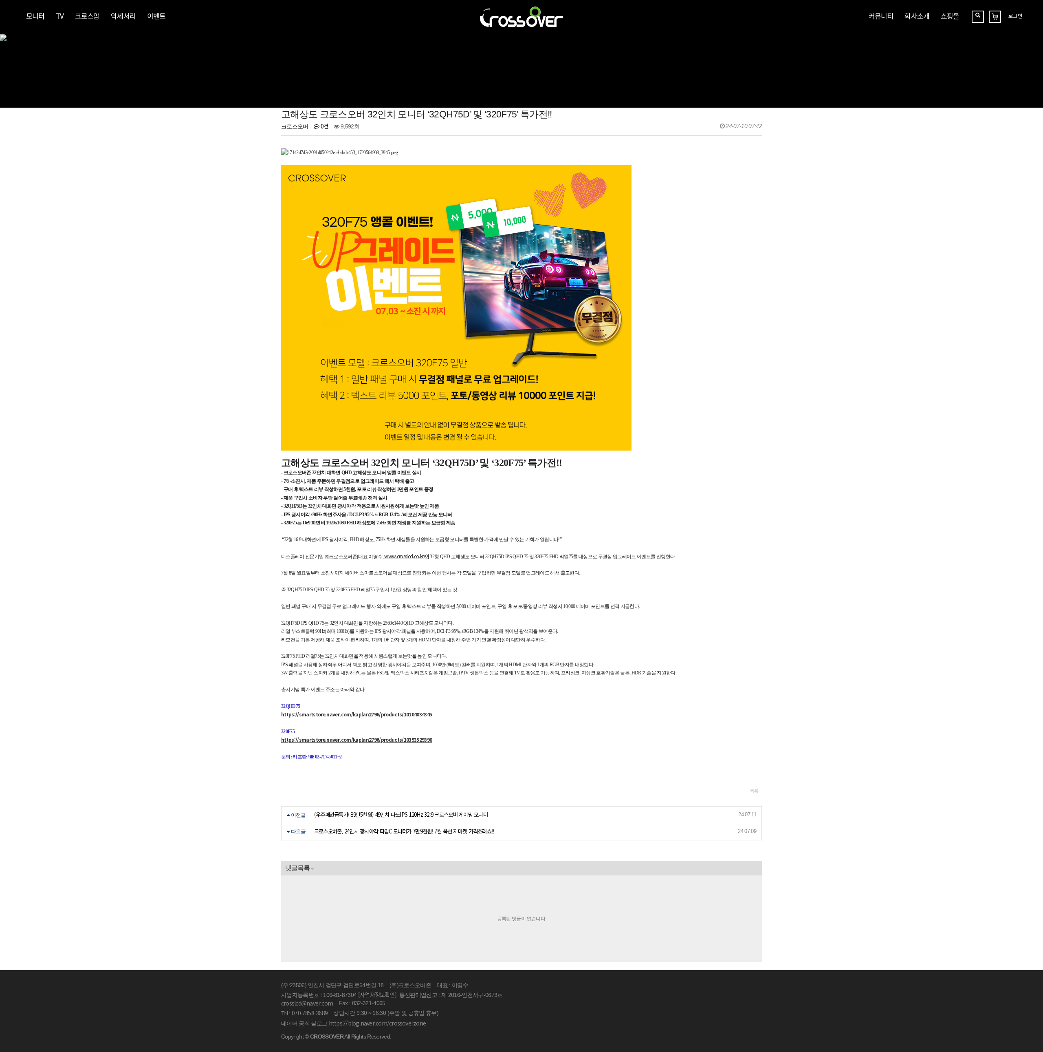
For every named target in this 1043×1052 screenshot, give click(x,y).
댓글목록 (297, 867)
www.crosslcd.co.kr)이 (406, 556)
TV (60, 16)
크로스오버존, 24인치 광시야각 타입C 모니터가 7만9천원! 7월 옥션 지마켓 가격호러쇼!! (404, 831)
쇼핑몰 (950, 16)
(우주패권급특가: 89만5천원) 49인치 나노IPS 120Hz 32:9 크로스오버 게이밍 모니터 (401, 814)
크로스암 (87, 16)
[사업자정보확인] (377, 994)
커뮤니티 (881, 16)
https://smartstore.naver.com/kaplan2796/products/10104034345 (356, 714)
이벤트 (156, 16)
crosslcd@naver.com (307, 1003)
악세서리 (123, 16)
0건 (323, 126)
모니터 (35, 16)
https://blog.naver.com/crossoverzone (377, 1023)
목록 (754, 790)
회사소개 (916, 16)
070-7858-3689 (310, 1013)
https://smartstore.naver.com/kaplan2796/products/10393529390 (356, 739)
